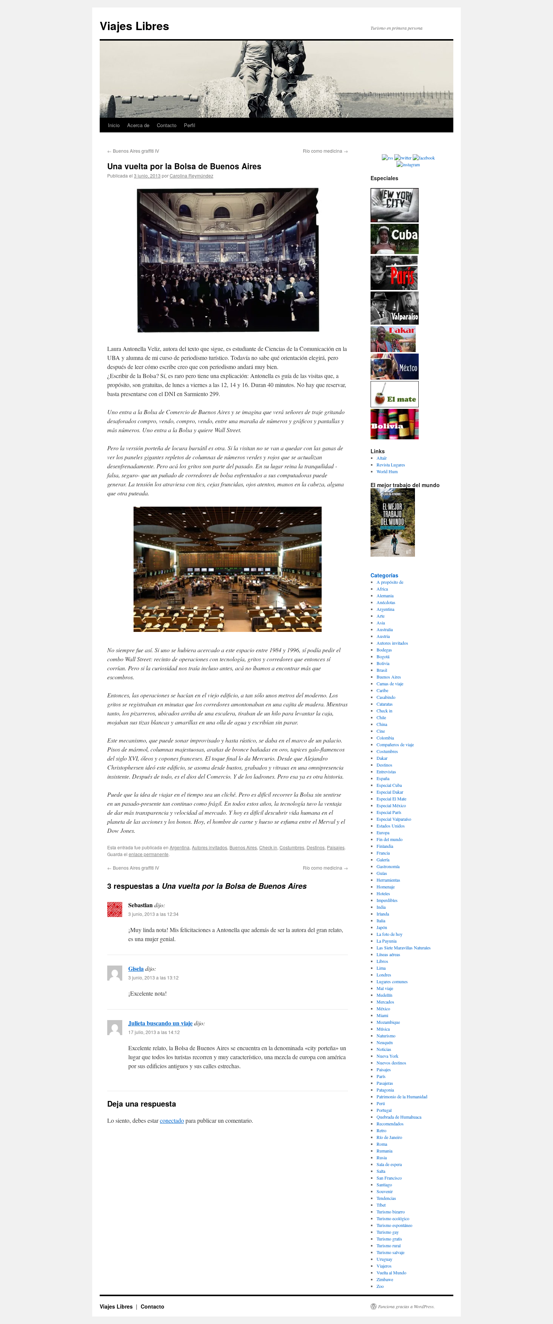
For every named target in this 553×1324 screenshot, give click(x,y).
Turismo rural (389, 1245)
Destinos (316, 847)
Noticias (384, 1049)
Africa (382, 589)
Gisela (136, 968)
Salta (381, 1171)
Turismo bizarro (391, 1212)
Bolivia (383, 663)
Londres (384, 975)
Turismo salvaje (390, 1252)
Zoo (380, 1286)
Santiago (384, 1184)
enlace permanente (149, 854)
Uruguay (384, 1259)
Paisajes (336, 847)
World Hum (387, 471)
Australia (385, 629)
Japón (382, 927)
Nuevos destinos (391, 1063)
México (383, 1008)
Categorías (384, 575)
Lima (381, 968)
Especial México (391, 805)
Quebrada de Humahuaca (399, 1117)
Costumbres (292, 847)
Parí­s (381, 1076)
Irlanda (383, 914)
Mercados (385, 1002)
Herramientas (388, 880)
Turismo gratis (389, 1239)
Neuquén (385, 1042)
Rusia (382, 1157)
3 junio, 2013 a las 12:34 (153, 914)
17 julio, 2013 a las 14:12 (154, 1032)
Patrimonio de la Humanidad (402, 1096)
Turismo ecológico (393, 1218)
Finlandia (385, 846)
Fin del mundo (390, 839)
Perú (381, 1103)
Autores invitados (209, 847)
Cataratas (385, 704)
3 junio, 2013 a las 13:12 (153, 977)
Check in (268, 847)
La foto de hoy (390, 934)
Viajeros (384, 1266)
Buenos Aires (243, 847)
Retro (381, 1130)
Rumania (384, 1151)
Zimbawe (385, 1279)
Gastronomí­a (388, 866)
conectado (172, 1120)
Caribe (382, 690)
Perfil (189, 125)
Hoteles (383, 893)
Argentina (180, 847)
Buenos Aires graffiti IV (133, 150)
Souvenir (385, 1191)
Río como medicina (325, 150)
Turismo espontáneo (394, 1225)
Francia (383, 853)
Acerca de (138, 125)
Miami (382, 1015)
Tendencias (386, 1198)
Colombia (385, 738)
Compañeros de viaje (395, 744)
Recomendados (390, 1124)
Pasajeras (385, 1083)
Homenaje (386, 887)
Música (383, 1029)
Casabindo (386, 697)
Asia (381, 622)
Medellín (384, 995)
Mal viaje (385, 988)
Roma (382, 1144)
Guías (382, 873)
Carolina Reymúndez (191, 175)
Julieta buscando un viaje (160, 1023)
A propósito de (390, 582)
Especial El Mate (391, 799)
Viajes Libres (134, 25)
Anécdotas (386, 602)
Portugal (384, 1110)
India (381, 907)
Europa (383, 832)
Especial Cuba (389, 785)
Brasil (382, 670)
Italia (381, 920)
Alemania (385, 595)
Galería (383, 859)
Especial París (389, 812)
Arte (380, 616)
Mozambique (388, 1022)
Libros (382, 961)
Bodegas (384, 650)
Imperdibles (387, 900)
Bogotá (383, 656)
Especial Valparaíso (394, 819)
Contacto (166, 125)
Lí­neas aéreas (388, 954)
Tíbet (381, 1205)
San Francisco (389, 1178)
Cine (381, 731)
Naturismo (386, 1035)
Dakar (382, 758)
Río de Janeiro (389, 1137)
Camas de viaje (390, 683)
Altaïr (382, 458)
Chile (381, 717)
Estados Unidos (391, 826)
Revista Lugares (391, 465)
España (383, 778)
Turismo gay (388, 1232)
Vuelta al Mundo (391, 1272)
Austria (383, 636)
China (382, 724)
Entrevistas (386, 771)
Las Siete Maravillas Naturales (404, 947)
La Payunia (387, 941)
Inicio (114, 125)
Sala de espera (389, 1164)
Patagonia (385, 1090)
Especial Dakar (390, 792)
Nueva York (387, 1056)
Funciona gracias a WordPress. (406, 1306)
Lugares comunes (392, 981)
